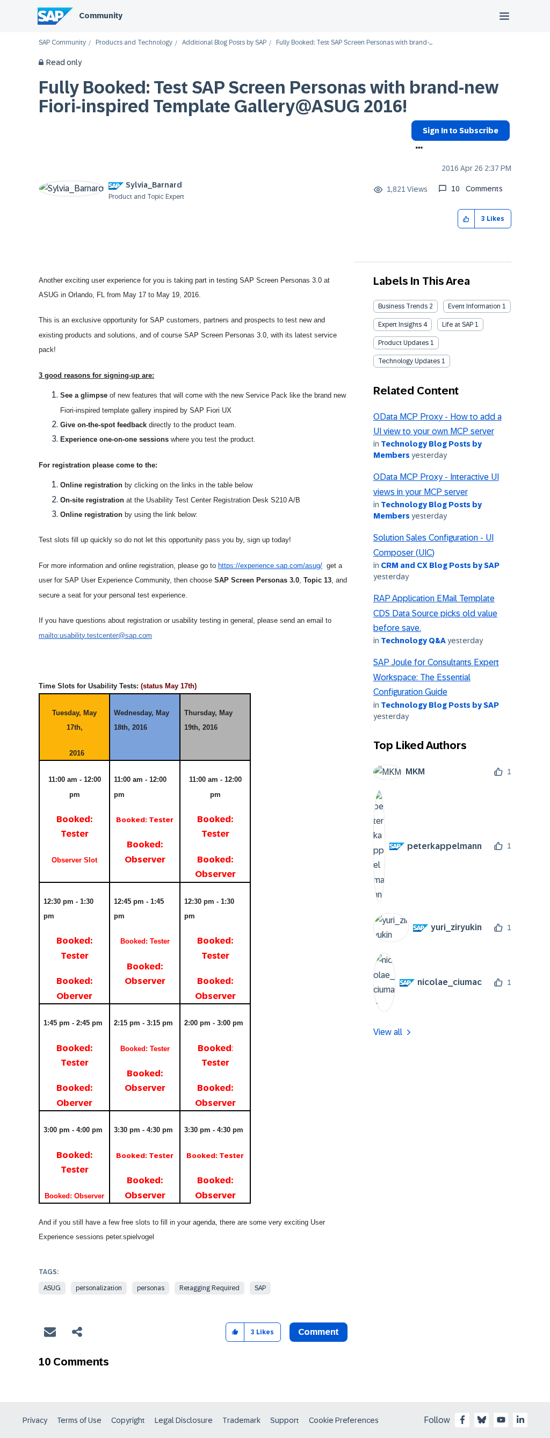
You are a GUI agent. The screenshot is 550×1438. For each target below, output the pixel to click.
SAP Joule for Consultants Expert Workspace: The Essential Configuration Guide (436, 677)
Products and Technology (134, 42)
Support (284, 1420)
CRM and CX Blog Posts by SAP (440, 565)
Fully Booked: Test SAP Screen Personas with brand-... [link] (354, 42)
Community (100, 15)
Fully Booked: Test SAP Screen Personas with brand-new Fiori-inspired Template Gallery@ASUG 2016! (268, 97)
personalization (99, 1288)
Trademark (241, 1420)
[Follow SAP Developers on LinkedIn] (520, 1419)
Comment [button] (318, 1331)
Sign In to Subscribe (460, 130)
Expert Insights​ (400, 324)
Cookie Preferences (344, 1420)
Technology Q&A (413, 640)
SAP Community (62, 42)
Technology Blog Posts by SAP (440, 705)
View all (387, 1032)
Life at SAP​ (457, 324)
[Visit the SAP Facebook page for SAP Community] (462, 1419)
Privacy (35, 1420)
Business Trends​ (403, 306)
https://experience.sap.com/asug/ (270, 566)
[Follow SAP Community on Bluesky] (481, 1419)
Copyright (128, 1420)
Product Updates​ (403, 343)
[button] (466, 219)
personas (150, 1288)
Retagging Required (209, 1288)
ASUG (52, 1288)
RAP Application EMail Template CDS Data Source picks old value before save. (435, 613)
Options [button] (417, 148)
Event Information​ (474, 306)
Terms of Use (79, 1420)
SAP (260, 1288)
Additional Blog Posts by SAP (224, 42)
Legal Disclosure (184, 1420)
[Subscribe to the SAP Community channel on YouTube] (501, 1419)
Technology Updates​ (409, 361)
